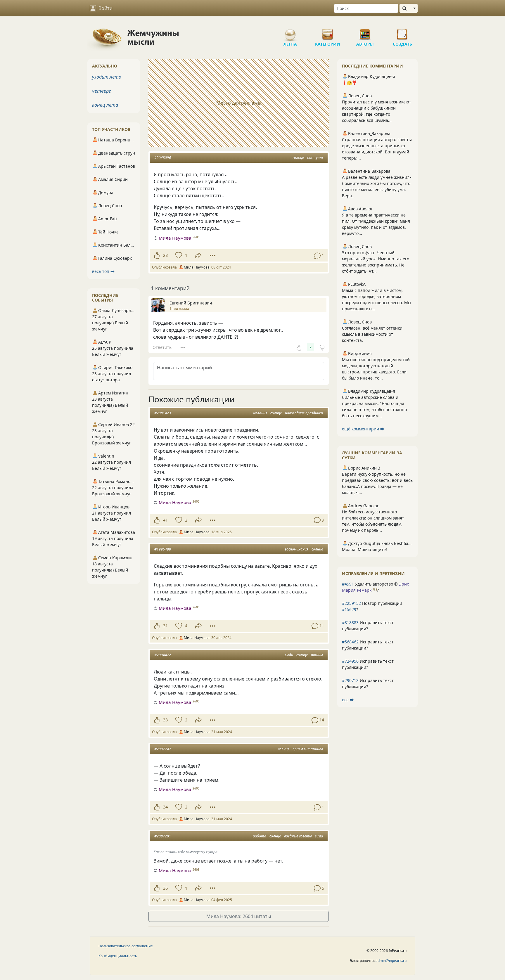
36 (165, 888)
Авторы (365, 32)
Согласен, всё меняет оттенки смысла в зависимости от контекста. (372, 334)
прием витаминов (308, 749)
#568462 (350, 642)
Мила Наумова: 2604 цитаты (238, 916)
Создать (402, 32)
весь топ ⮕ (103, 271)
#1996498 (162, 549)
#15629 (349, 609)
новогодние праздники (304, 413)
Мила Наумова (175, 238)
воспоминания (296, 549)
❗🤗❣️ (349, 82)
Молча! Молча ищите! (364, 549)
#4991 (348, 584)
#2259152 (351, 603)
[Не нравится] (322, 347)
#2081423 (162, 413)
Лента (290, 32)
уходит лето (106, 77)
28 (165, 255)
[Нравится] (157, 255)
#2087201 (162, 836)
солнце (298, 157)
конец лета (105, 105)
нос (310, 157)
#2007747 (162, 749)
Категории (327, 32)
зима (319, 836)
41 (165, 520)
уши (319, 157)
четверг (101, 91)
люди (288, 654)
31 (165, 625)
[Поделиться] (198, 255)
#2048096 (162, 157)
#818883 (350, 622)
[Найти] (405, 8)
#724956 (350, 661)
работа (259, 836)
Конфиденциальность (117, 955)
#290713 (350, 680)
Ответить (162, 347)
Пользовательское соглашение (125, 945)
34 (165, 807)
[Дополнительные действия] (212, 255)
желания (259, 413)
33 (165, 720)
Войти (105, 8)
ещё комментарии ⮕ (363, 429)
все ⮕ (348, 699)
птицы (317, 654)
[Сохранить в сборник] (178, 255)
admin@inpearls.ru (391, 960)
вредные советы (298, 836)
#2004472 (162, 654)
